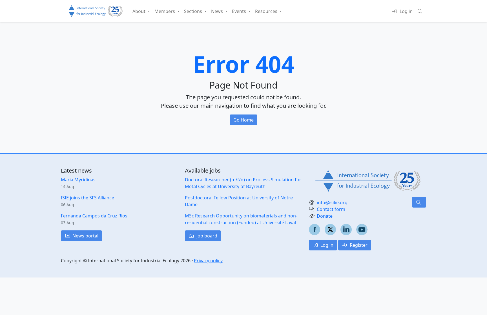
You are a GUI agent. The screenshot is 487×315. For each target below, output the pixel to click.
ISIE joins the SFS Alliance (87, 198)
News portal (84, 236)
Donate (325, 216)
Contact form (331, 209)
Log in (326, 245)
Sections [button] (193, 11)
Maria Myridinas (78, 180)
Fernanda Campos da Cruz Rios (94, 216)
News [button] (217, 11)
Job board (206, 236)
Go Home (243, 120)
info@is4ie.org (332, 202)
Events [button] (239, 11)
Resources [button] (266, 11)
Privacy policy (208, 260)
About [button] (139, 11)
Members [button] (165, 11)
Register (358, 245)
